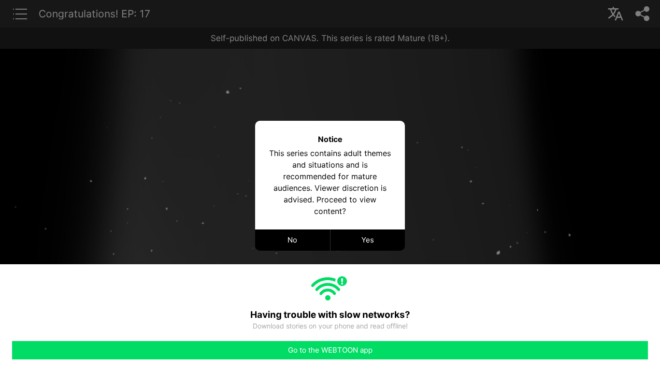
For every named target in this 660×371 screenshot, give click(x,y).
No (292, 239)
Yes (367, 239)
